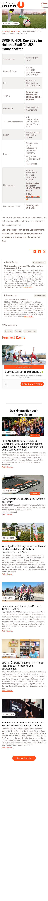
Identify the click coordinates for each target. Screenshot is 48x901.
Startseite (5, 31)
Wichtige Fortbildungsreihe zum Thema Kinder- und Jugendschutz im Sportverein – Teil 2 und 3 (24, 548)
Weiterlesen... (29, 316)
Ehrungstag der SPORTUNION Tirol (16, 299)
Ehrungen (8, 331)
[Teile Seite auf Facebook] (39, 251)
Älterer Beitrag (11, 295)
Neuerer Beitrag (11, 262)
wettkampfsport (30, 331)
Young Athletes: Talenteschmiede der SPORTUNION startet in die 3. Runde (22, 724)
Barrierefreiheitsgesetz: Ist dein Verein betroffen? (23, 500)
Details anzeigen (32, 384)
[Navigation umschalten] (45, 4)
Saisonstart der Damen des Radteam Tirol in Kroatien (22, 607)
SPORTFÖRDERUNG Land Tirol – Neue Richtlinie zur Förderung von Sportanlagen (22, 665)
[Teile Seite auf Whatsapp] (35, 251)
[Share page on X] (44, 251)
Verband (18, 331)
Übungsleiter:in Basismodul (23, 371)
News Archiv (24, 758)
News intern (15, 31)
